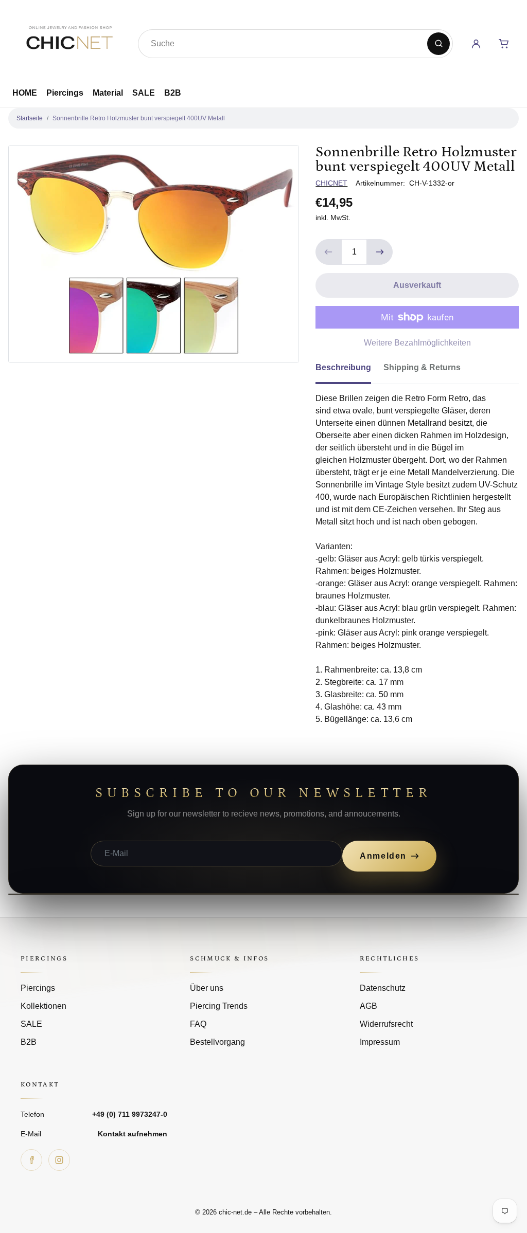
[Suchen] (438, 43)
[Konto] (476, 44)
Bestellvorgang (217, 1042)
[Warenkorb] (504, 44)
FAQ (198, 1024)
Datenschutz (383, 988)
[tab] (349, 370)
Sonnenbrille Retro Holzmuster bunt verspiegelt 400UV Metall (138, 118)
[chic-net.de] (69, 41)
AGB (368, 1006)
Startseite (29, 118)
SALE (143, 92)
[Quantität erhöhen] (380, 252)
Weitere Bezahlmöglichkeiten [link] (417, 342)
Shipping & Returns (422, 367)
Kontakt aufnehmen (132, 1134)
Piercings (64, 92)
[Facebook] (31, 1160)
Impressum (380, 1042)
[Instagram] (59, 1160)
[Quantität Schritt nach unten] (328, 252)
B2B (172, 92)
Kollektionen (43, 1006)
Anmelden (383, 855)
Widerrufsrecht (386, 1024)
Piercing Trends (219, 1006)
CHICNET (331, 183)
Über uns (206, 988)
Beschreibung (343, 367)
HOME (24, 92)
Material (108, 92)
